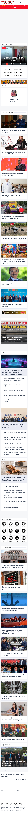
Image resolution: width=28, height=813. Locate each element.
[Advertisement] (14, 25)
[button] (5, 770)
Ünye (2, 790)
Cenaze (3, 796)
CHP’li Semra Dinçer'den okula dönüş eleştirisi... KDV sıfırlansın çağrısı (14, 6)
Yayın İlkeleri (14, 803)
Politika (17, 790)
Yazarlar (4, 86)
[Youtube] (23, 780)
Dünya (2, 794)
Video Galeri (5, 319)
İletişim (2, 803)
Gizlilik (2, 805)
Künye (7, 803)
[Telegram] (25, 780)
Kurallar (21, 803)
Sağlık (2, 788)
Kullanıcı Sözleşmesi (11, 805)
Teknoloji (3, 786)
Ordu (16, 788)
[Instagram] (20, 780)
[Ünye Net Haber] (7, 2)
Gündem (17, 786)
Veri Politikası (20, 805)
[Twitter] (16, 780)
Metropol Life (4, 798)
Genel (2, 784)
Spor (16, 784)
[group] (14, 97)
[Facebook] (18, 780)
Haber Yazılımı (4, 776)
